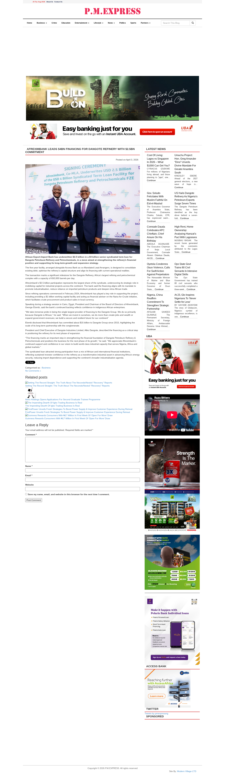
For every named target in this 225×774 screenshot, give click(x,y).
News (110, 23)
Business (41, 23)
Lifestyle (98, 23)
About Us (49, 2)
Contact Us (58, 2)
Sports (133, 23)
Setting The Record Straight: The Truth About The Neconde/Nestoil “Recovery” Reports (67, 385)
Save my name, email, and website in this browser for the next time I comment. (69, 494)
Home (29, 23)
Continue (151, 180)
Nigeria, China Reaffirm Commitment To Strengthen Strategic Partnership (158, 302)
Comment (31, 434)
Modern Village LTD (186, 771)
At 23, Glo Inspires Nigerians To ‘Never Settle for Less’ (185, 298)
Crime (54, 23)
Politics (122, 23)
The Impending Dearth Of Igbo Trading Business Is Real (52, 405)
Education (66, 23)
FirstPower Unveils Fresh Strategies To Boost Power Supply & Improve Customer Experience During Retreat (78, 412)
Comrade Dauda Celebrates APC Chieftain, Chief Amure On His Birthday (156, 233)
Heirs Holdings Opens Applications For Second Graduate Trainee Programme (62, 399)
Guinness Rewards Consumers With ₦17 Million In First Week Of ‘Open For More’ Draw (67, 418)
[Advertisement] (112, 53)
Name (28, 466)
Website (29, 485)
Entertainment (81, 23)
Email (28, 475)
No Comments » (33, 371)
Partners (145, 23)
